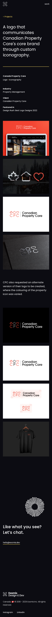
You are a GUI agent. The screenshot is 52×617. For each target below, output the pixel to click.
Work (47, 4)
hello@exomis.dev (11, 542)
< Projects (7, 16)
